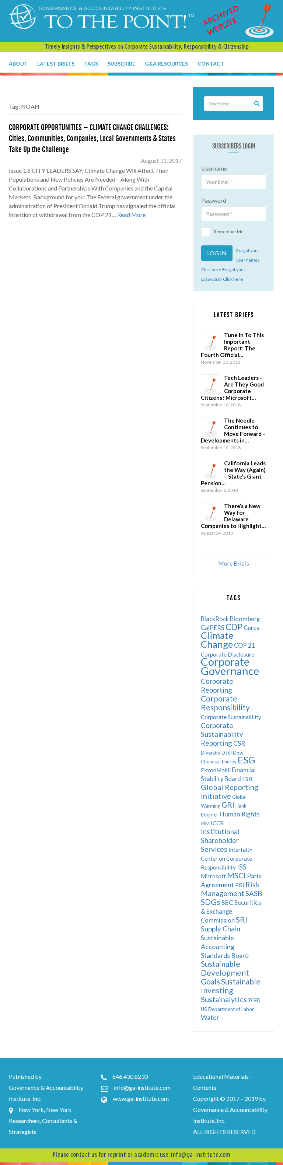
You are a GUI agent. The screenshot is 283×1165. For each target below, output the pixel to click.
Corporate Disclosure (227, 654)
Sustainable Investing (231, 986)
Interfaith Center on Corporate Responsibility (226, 858)
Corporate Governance (230, 666)
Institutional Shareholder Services (220, 840)
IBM (205, 823)
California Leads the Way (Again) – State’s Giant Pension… (233, 473)
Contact (211, 63)
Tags (91, 63)
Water (210, 1017)
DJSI (226, 753)
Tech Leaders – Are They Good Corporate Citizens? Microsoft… (232, 387)
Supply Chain (220, 928)
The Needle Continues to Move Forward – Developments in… (233, 430)
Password (213, 200)
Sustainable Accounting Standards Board (225, 946)
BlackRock (215, 618)
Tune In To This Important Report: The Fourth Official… (232, 345)
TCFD (254, 1000)
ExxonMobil (216, 770)
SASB (253, 893)
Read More (131, 214)
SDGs (210, 902)
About (18, 63)
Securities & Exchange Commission (231, 911)
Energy (229, 762)
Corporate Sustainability (231, 717)
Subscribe (121, 63)
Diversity (210, 753)
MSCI (236, 875)
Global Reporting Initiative (229, 791)
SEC (227, 902)
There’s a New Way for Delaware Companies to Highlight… (233, 516)
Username (214, 168)
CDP (234, 627)
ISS (242, 867)
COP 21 (244, 645)
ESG (246, 759)
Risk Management (230, 889)
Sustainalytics (224, 999)
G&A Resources (166, 63)
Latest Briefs (55, 63)
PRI (239, 885)
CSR (239, 743)
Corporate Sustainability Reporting (222, 734)
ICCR (217, 823)
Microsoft (213, 876)
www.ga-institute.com (141, 1098)
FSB (247, 779)
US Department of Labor (227, 1009)
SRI (241, 919)
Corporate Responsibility (225, 703)
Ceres (251, 627)
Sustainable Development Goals (225, 972)
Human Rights (239, 814)
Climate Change (217, 640)
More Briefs (233, 563)
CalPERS (212, 627)
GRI (227, 804)
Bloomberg (245, 618)
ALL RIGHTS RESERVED (224, 1131)
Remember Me (229, 231)
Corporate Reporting (217, 685)
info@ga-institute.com (142, 1087)
